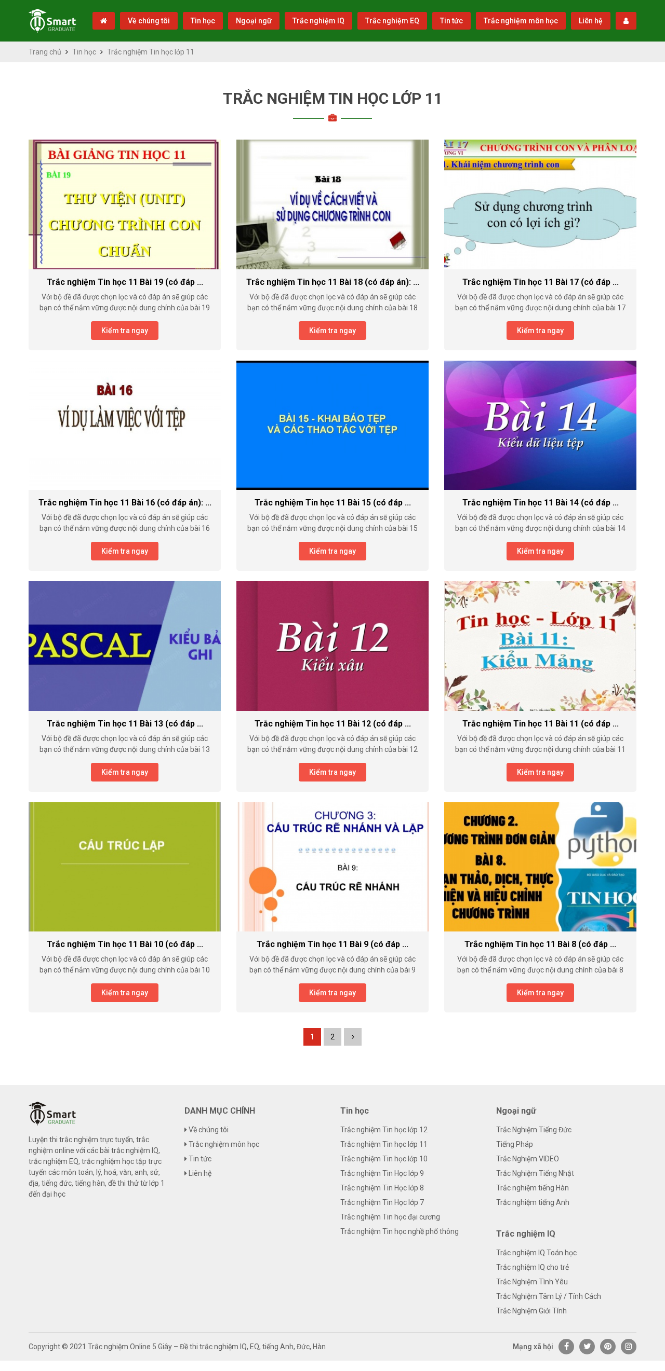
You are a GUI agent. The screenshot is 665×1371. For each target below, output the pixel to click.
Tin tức (451, 21)
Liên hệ (591, 21)
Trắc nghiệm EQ (392, 21)
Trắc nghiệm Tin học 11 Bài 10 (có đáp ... (125, 944)
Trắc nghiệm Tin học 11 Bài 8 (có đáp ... (540, 944)
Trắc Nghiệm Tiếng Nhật (535, 1173)
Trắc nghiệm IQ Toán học (536, 1253)
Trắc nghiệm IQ (318, 21)
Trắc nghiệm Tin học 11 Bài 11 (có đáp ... (540, 724)
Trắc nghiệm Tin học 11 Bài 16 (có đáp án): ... (124, 503)
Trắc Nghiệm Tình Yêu (532, 1282)
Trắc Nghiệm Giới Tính (531, 1311)
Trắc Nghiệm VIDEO (527, 1159)
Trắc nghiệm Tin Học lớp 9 (382, 1173)
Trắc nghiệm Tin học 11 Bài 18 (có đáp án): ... (332, 282)
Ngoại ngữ (254, 21)
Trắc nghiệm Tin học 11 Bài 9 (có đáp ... (332, 944)
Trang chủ (45, 52)
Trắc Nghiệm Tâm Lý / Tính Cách (548, 1296)
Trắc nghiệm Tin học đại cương (390, 1217)
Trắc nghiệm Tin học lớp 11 (333, 98)
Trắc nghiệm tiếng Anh (532, 1202)
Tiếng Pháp (514, 1144)
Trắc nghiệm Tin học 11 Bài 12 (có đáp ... (333, 724)
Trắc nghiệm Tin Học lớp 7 (382, 1202)
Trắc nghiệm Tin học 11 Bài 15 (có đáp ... (333, 503)
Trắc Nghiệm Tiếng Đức (533, 1130)
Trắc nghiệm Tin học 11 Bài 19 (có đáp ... (125, 282)
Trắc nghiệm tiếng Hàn (532, 1188)
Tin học (203, 21)
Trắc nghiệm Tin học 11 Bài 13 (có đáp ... (125, 724)
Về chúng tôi (149, 21)
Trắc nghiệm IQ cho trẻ (532, 1267)
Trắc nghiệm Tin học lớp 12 (384, 1130)
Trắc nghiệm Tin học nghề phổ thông (399, 1231)
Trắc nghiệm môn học (521, 21)
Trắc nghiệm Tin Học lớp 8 (382, 1188)
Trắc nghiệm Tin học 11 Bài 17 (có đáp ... (540, 282)
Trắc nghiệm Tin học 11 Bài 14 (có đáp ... (540, 503)
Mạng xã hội (533, 1346)
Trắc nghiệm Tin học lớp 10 (384, 1159)
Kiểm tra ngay (124, 330)
